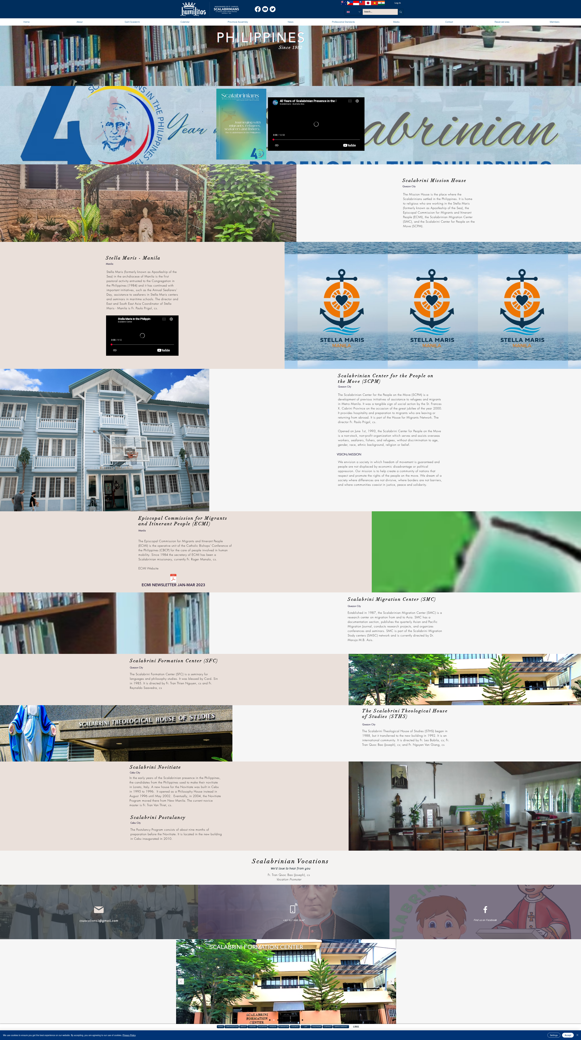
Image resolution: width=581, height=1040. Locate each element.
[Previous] (181, 981)
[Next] (391, 981)
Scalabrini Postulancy (158, 817)
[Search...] (400, 12)
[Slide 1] (269, 1020)
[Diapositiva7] (294, 1020)
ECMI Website (148, 568)
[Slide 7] (290, 1020)
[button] (79, 22)
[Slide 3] (278, 1020)
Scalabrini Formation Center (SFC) (174, 661)
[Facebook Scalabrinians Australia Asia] (258, 9)
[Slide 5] (282, 1020)
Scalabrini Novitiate (155, 767)
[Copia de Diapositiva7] (298, 1020)
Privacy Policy (129, 1035)
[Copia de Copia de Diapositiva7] (302, 1020)
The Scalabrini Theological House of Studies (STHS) (405, 713)
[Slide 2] (273, 1020)
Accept (568, 1035)
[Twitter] (273, 9)
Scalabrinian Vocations (290, 861)
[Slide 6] (286, 1020)
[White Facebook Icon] (485, 909)
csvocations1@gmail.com (98, 920)
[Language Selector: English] (354, 12)
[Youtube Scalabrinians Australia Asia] (265, 9)
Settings (554, 1035)
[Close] (577, 1035)
